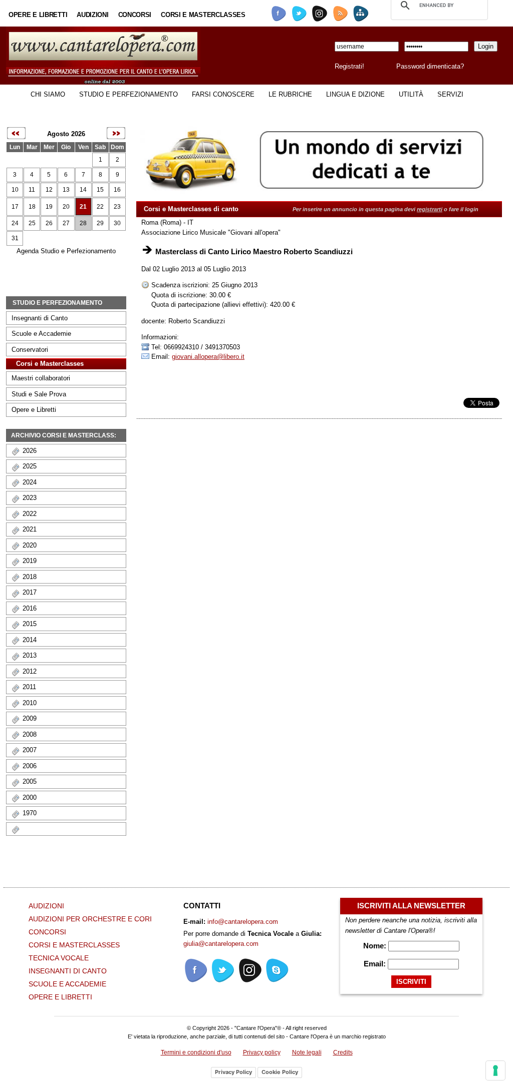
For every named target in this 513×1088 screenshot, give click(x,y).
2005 (30, 781)
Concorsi (135, 15)
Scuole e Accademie (41, 333)
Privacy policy (262, 1052)
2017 (30, 592)
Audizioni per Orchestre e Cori (90, 919)
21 (83, 206)
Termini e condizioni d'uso (196, 1052)
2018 (30, 577)
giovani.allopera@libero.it (208, 356)
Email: (376, 963)
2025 (30, 466)
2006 (30, 766)
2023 (30, 497)
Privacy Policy (233, 1071)
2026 (30, 450)
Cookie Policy (280, 1071)
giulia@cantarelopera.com (221, 943)
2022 (30, 513)
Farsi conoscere (223, 94)
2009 (30, 718)
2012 (30, 671)
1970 (30, 813)
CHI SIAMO (48, 94)
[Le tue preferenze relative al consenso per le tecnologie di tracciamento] (495, 1070)
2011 (29, 687)
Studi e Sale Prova (39, 394)
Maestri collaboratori (41, 378)
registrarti (429, 209)
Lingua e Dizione (355, 94)
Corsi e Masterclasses (203, 15)
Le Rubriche (290, 94)
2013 (30, 655)
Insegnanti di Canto (40, 318)
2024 (30, 482)
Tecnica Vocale (59, 958)
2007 (30, 750)
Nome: (375, 945)
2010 (30, 703)
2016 (30, 608)
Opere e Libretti (38, 15)
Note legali (307, 1052)
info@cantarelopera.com (242, 921)
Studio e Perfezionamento (128, 94)
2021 (30, 529)
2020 (30, 545)
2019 (30, 561)
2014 (30, 640)
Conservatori (30, 349)
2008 (30, 734)
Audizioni (92, 15)
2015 (30, 624)
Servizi (450, 94)
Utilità (411, 94)
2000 (30, 797)
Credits (343, 1052)
